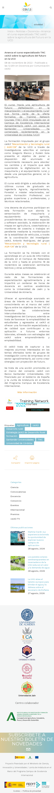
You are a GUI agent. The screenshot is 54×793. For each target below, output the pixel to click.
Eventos (14, 505)
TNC (40, 439)
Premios (14, 514)
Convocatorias (18, 492)
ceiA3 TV (15, 519)
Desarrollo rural (14, 429)
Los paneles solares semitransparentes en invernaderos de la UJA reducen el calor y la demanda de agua (39, 562)
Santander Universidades (20, 439)
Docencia (24, 65)
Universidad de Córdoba (19, 443)
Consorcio (15, 501)
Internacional (17, 510)
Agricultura (22, 425)
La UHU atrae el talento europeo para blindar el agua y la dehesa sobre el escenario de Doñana (38, 584)
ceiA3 (36, 425)
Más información (27, 392)
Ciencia (14, 487)
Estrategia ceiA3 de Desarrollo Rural (25, 432)
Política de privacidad (31, 791)
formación (11, 436)
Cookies (16, 791)
